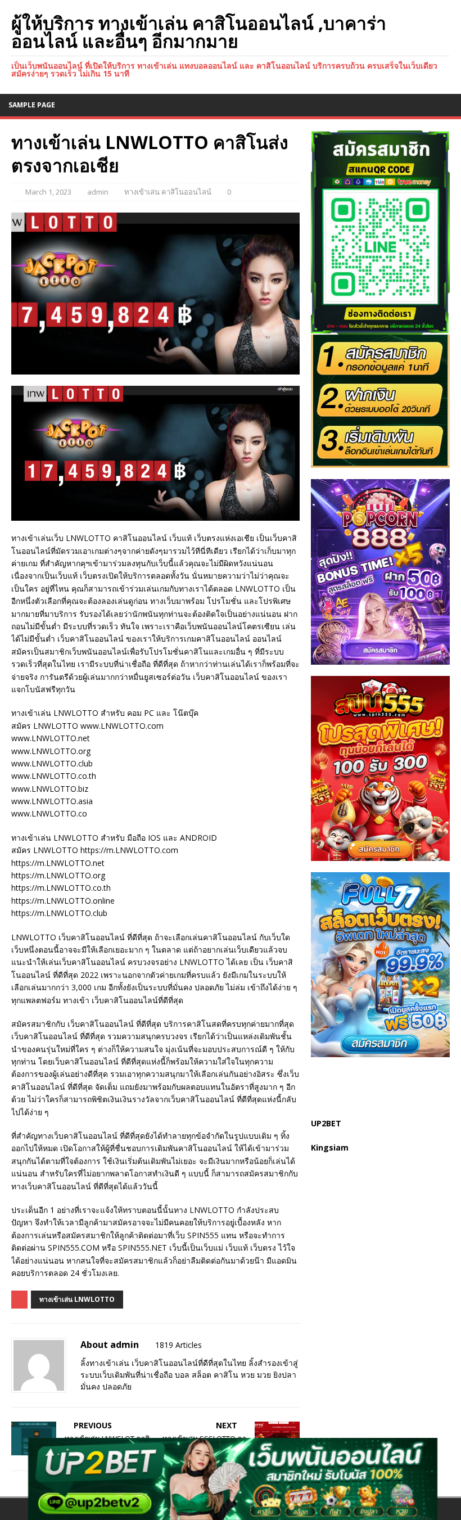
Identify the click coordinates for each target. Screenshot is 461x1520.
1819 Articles (178, 1344)
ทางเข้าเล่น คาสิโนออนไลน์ (167, 192)
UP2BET (326, 1123)
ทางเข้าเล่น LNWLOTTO (77, 1299)
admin (98, 192)
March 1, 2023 (48, 192)
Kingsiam (330, 1147)
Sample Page (31, 105)
